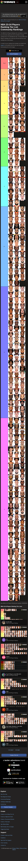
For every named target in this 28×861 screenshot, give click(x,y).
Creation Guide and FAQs (6, 835)
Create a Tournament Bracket (7, 819)
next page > (11, 750)
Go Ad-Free (3, 804)
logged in (3, 45)
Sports (2, 19)
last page (17, 750)
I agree (23, 16)
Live (17, 2)
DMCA (14, 849)
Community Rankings (5, 799)
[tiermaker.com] (8, 2)
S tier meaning (4, 842)
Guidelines (3, 837)
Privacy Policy (15, 848)
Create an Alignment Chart (7, 816)
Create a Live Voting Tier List (7, 814)
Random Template (8, 807)
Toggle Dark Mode (5, 829)
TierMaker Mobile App (6, 801)
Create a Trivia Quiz (5, 821)
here (19, 16)
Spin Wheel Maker (5, 824)
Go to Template (14, 54)
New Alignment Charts (6, 796)
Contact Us (3, 845)
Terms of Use (23, 848)
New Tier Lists (4, 794)
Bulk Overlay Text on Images (7, 826)
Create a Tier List (14, 755)
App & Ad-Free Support (6, 840)
